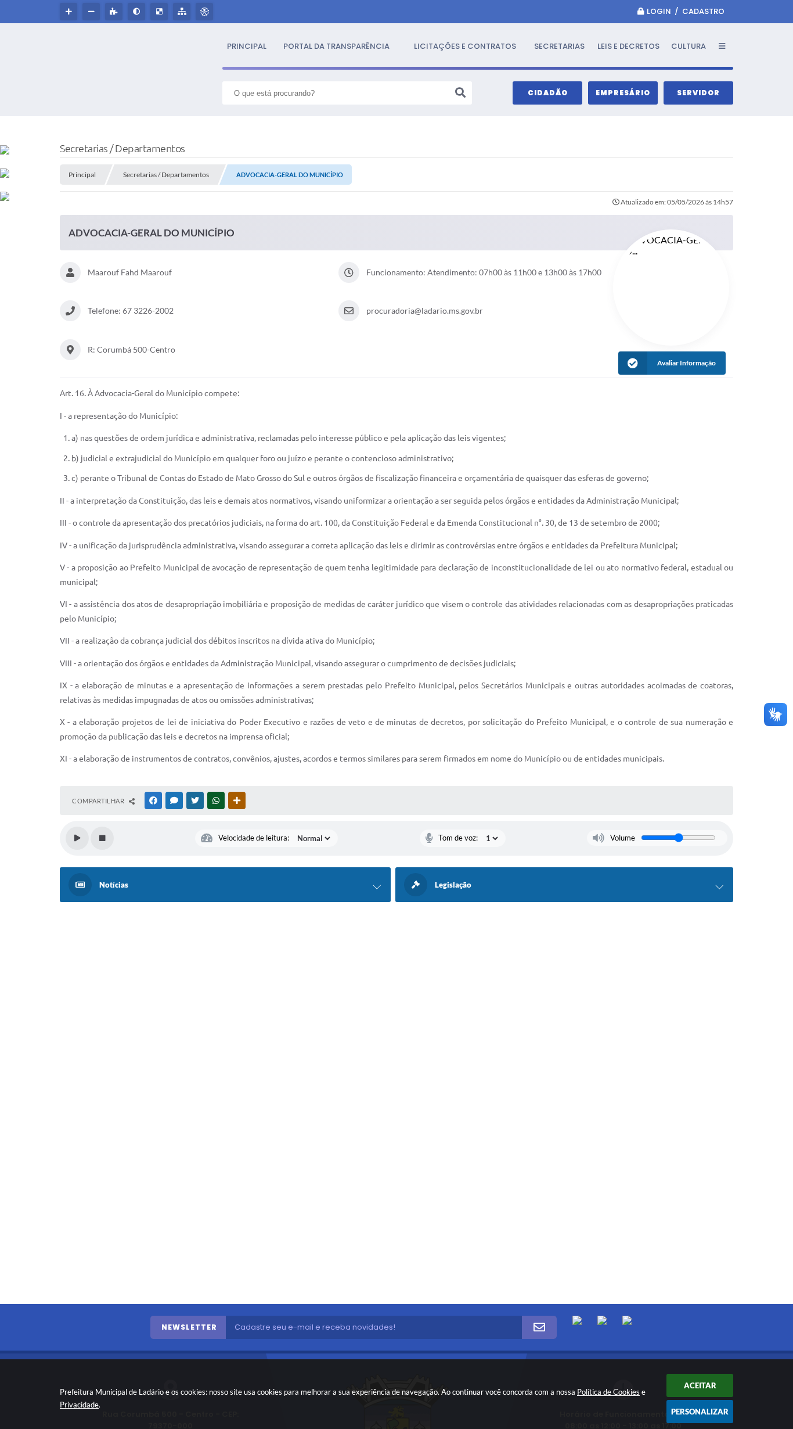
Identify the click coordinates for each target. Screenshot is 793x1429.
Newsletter (189, 1327)
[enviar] (539, 1327)
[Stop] (102, 838)
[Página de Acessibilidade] (206, 11)
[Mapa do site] (183, 11)
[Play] (77, 838)
